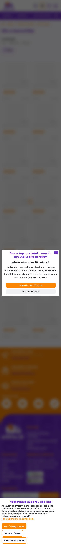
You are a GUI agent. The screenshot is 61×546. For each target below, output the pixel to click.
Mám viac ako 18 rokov (31, 285)
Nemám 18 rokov (30, 291)
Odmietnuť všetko (12, 533)
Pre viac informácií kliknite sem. (18, 519)
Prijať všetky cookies (14, 526)
